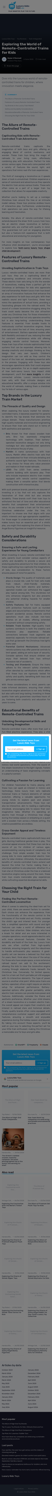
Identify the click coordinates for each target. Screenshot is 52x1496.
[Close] (46, 739)
